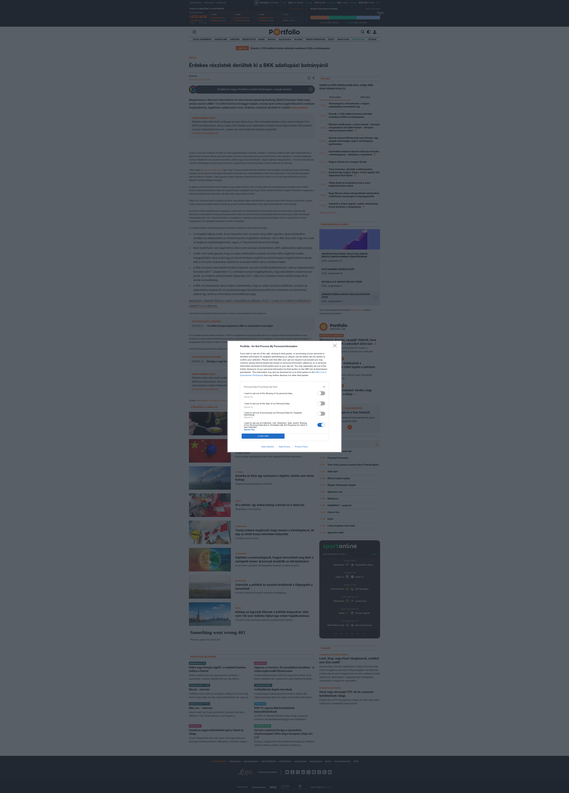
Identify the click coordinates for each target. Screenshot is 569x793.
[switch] (321, 393)
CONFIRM (263, 436)
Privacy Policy (301, 446)
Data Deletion (267, 446)
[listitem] (284, 386)
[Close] (336, 346)
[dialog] (284, 396)
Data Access (284, 446)
